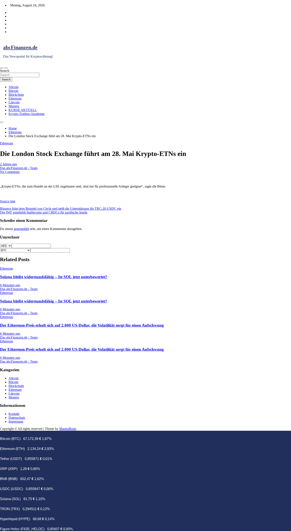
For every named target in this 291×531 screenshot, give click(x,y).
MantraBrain (67, 429)
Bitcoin (13, 91)
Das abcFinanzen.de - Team (18, 168)
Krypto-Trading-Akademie (27, 114)
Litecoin (14, 102)
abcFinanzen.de (20, 47)
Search (4, 71)
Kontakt (14, 414)
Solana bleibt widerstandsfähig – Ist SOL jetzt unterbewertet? (53, 277)
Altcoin (14, 87)
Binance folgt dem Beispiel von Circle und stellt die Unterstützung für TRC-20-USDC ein (60, 208)
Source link (7, 201)
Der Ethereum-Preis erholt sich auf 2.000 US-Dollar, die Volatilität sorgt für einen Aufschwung (82, 325)
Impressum (16, 421)
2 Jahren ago (8, 164)
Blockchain (16, 94)
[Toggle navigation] (1, 68)
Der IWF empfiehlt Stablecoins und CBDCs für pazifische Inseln (43, 212)
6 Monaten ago (10, 285)
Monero (14, 106)
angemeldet (21, 229)
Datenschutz (17, 417)
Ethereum (15, 98)
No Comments (10, 172)
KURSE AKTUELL (23, 110)
